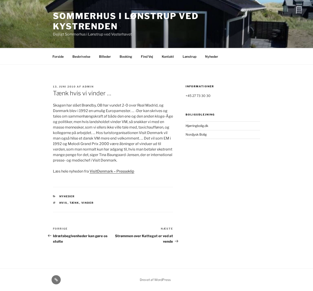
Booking (126, 56)
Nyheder (211, 56)
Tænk (74, 202)
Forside (58, 56)
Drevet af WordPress (155, 280)
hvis (63, 202)
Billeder (105, 56)
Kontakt (168, 56)
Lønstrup (189, 56)
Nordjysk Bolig (196, 134)
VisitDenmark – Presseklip (112, 171)
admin (88, 86)
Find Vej (147, 56)
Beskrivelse (81, 56)
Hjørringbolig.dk (197, 126)
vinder (87, 202)
